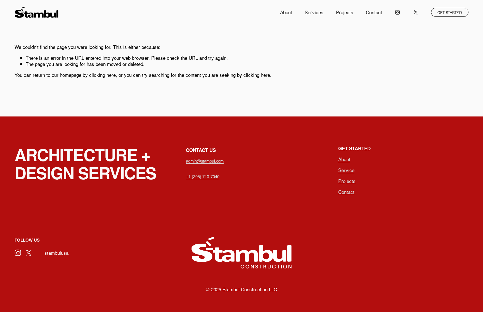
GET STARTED (449, 12)
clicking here (102, 74)
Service (346, 170)
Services (314, 12)
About (286, 12)
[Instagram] (397, 12)
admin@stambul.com (205, 160)
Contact (374, 12)
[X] (415, 12)
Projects (344, 12)
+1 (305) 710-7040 (202, 176)
